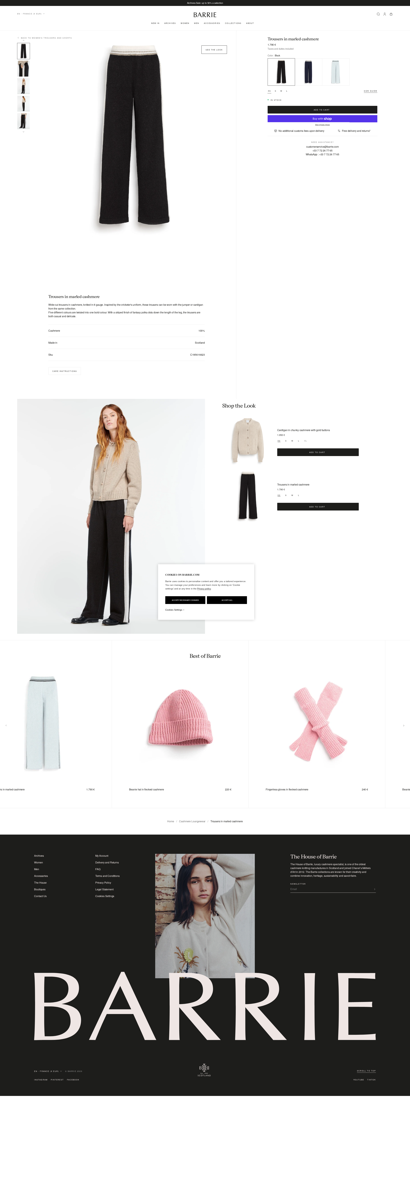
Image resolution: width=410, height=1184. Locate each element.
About (250, 23)
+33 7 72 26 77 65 (322, 150)
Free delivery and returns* (356, 131)
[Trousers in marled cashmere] (247, 496)
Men (196, 23)
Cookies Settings (104, 896)
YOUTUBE (358, 1079)
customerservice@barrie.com (322, 146)
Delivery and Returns (107, 862)
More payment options (322, 125)
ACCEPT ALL (227, 600)
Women (185, 23)
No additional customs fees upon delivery (301, 131)
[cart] (391, 14)
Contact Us (40, 896)
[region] (206, 592)
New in (155, 23)
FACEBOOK (73, 1079)
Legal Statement (104, 889)
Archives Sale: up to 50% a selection (205, 2)
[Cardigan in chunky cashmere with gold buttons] (247, 442)
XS (269, 91)
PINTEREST (57, 1079)
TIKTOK (371, 1079)
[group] (174, 724)
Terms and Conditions (107, 876)
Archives (170, 23)
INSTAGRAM (41, 1079)
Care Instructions (64, 371)
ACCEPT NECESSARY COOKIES (185, 600)
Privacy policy (204, 588)
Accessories (212, 23)
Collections (233, 23)
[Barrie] (205, 16)
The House (40, 882)
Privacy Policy (103, 882)
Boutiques (39, 889)
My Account (101, 855)
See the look (214, 49)
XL (305, 440)
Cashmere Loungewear (192, 821)
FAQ (97, 869)
